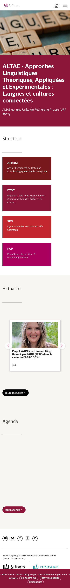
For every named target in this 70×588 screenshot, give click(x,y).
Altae (15, 365)
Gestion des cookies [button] (47, 555)
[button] (8, 345)
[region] (35, 346)
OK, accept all (28, 578)
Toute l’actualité (14, 392)
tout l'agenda (12, 509)
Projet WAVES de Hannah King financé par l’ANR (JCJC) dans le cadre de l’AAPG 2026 (32, 354)
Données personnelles (28, 555)
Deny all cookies (50, 578)
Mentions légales (9, 555)
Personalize (35, 582)
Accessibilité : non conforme (14, 558)
